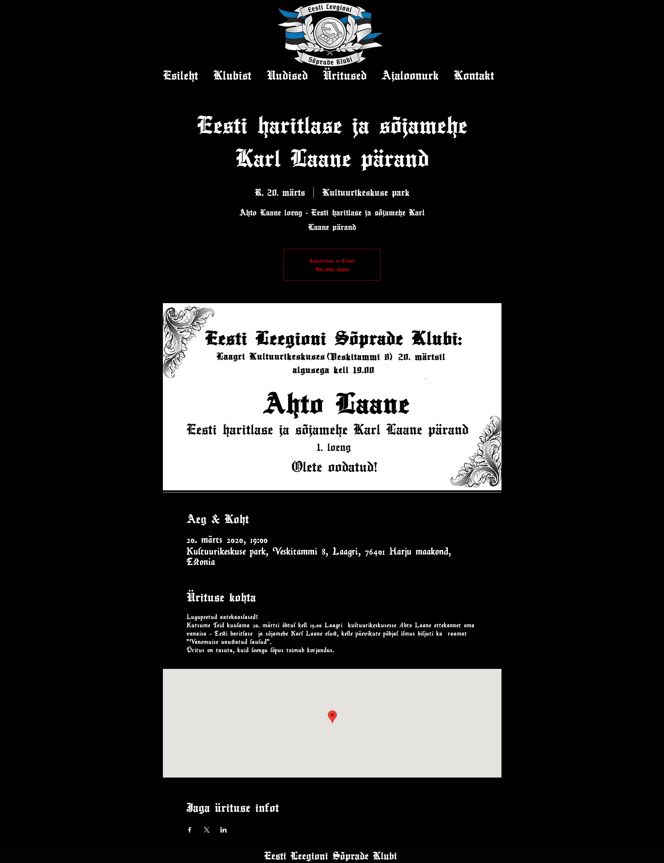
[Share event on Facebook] (189, 830)
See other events (332, 269)
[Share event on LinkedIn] (223, 830)
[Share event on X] (206, 830)
